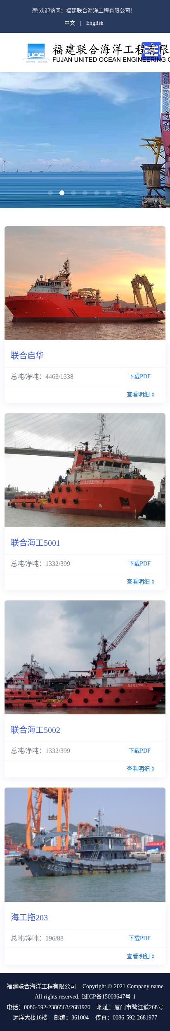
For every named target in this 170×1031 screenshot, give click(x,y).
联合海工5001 (35, 542)
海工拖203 (29, 917)
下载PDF (142, 376)
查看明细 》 (142, 395)
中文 (69, 23)
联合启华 (27, 355)
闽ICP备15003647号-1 (108, 996)
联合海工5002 (35, 729)
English (95, 23)
